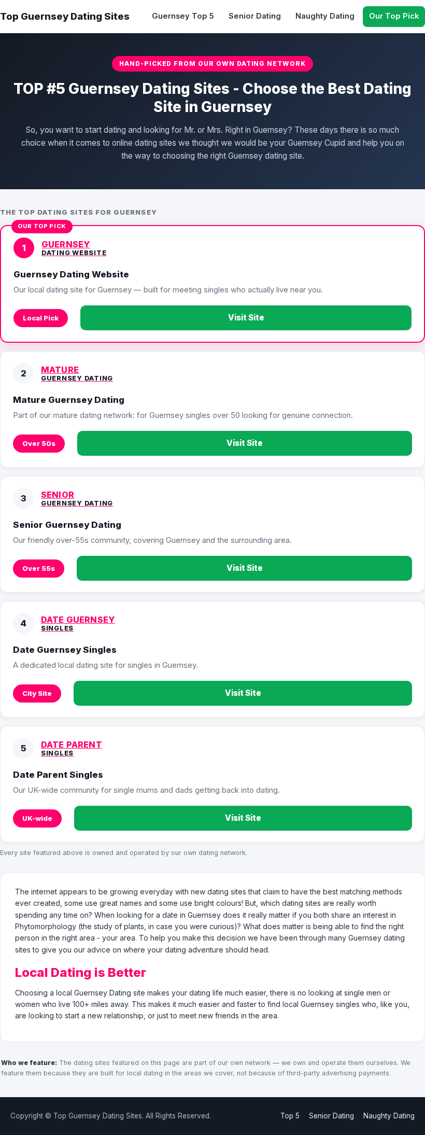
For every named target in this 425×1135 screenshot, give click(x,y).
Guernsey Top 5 (183, 16)
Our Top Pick (394, 16)
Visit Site (246, 318)
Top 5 (290, 1116)
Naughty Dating (325, 16)
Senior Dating (255, 16)
